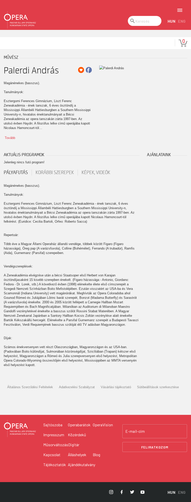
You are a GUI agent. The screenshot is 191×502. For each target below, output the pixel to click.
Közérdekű (77, 434)
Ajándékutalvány (81, 464)
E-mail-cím (135, 431)
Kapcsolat (51, 454)
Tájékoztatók (54, 464)
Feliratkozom (154, 447)
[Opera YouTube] (142, 492)
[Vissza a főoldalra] (20, 20)
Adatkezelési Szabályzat (77, 387)
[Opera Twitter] (132, 492)
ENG (182, 21)
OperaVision (103, 424)
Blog (96, 454)
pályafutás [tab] (16, 172)
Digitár (73, 444)
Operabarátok (79, 424)
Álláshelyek (77, 454)
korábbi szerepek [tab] (55, 172)
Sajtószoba (52, 424)
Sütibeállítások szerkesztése (158, 387)
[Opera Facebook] (122, 492)
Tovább (10, 138)
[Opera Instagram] (111, 492)
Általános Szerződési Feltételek (30, 387)
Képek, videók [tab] (96, 172)
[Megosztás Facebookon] (89, 70)
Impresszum (53, 434)
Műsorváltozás (55, 444)
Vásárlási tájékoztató (116, 387)
